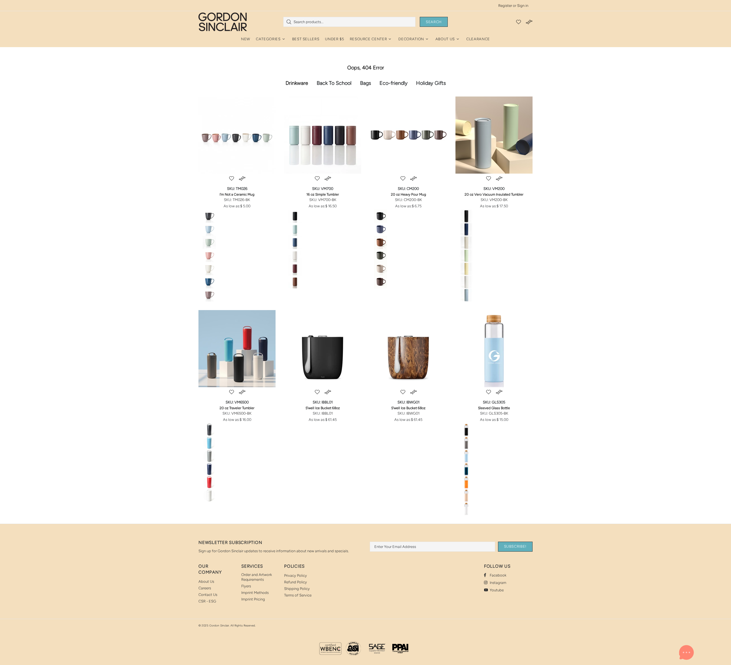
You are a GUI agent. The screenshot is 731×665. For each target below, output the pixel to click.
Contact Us (207, 594)
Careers (204, 588)
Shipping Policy (297, 588)
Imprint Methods (255, 592)
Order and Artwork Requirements (256, 577)
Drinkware (297, 83)
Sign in (522, 5)
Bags (365, 83)
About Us (206, 581)
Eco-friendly (393, 83)
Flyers (246, 586)
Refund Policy (295, 582)
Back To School (334, 83)
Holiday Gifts (431, 83)
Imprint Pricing (253, 599)
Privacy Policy (295, 575)
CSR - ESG (207, 601)
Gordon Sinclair (222, 22)
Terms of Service (298, 595)
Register (505, 5)
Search (434, 22)
